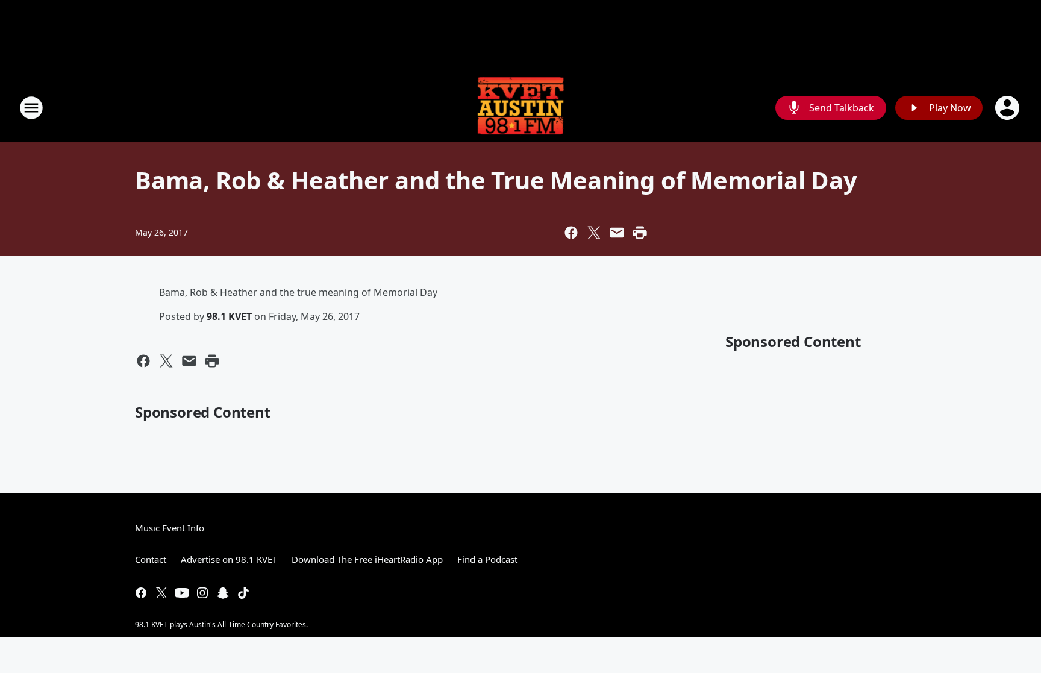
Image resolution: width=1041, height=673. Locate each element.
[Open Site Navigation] (31, 108)
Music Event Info (169, 528)
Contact (150, 559)
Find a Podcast (487, 559)
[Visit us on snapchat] (223, 593)
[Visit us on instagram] (202, 593)
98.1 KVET (229, 316)
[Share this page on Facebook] (571, 232)
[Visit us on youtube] (182, 593)
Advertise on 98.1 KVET (229, 559)
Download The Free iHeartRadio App (367, 559)
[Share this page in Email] (616, 232)
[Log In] (1008, 108)
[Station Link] (521, 107)
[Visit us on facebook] (141, 593)
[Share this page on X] (594, 232)
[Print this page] (639, 232)
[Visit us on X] (161, 593)
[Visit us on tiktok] (243, 593)
